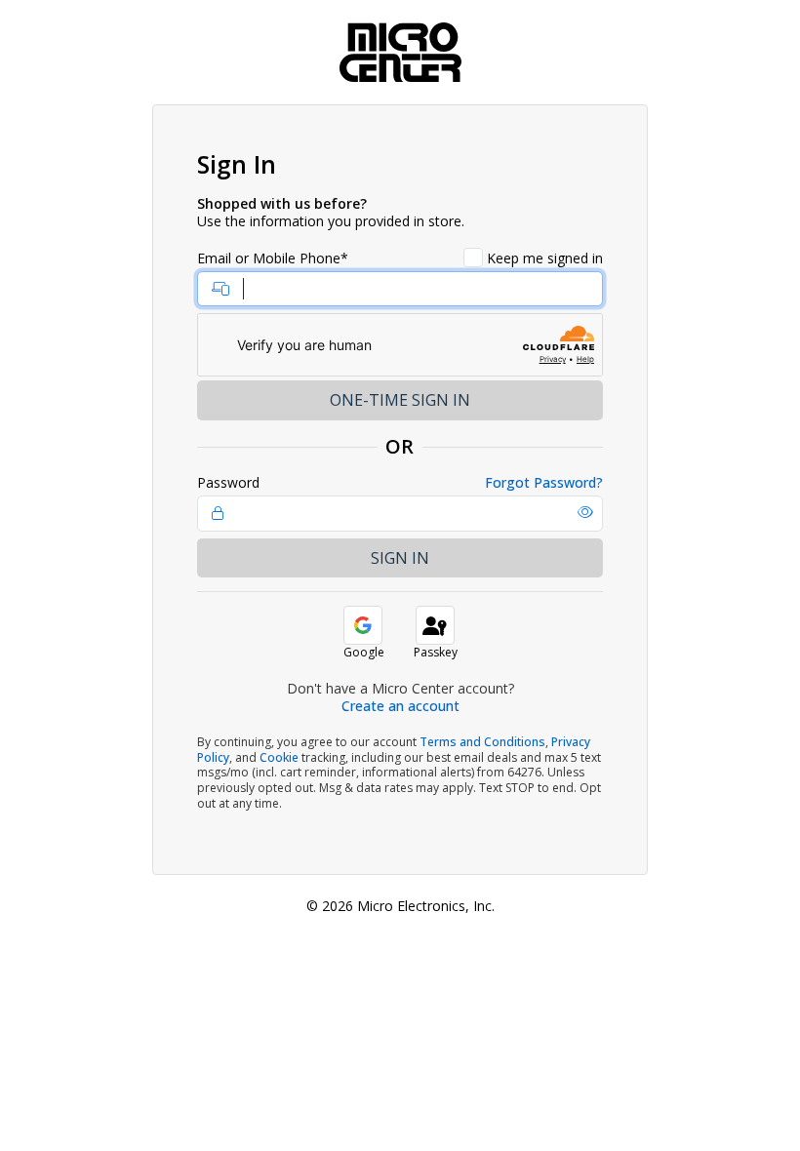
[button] (585, 512)
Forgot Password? (544, 483)
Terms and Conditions (482, 742)
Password (228, 483)
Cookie (279, 757)
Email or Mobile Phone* (272, 258)
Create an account (400, 705)
